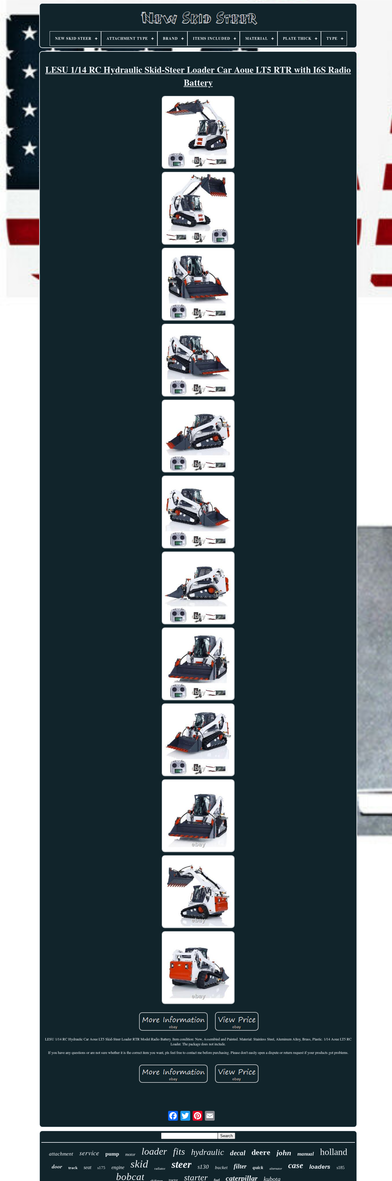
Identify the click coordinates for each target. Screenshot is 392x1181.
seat (87, 1167)
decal (237, 1153)
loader (154, 1151)
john (284, 1153)
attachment (61, 1154)
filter (240, 1166)
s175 (101, 1167)
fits (179, 1151)
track (72, 1167)
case (295, 1165)
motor (130, 1154)
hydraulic (207, 1152)
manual (305, 1154)
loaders (319, 1167)
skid (139, 1164)
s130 (203, 1167)
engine (117, 1167)
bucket (221, 1167)
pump (112, 1154)
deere (260, 1152)
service (89, 1152)
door (57, 1166)
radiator (159, 1168)
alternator (276, 1168)
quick (258, 1167)
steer (181, 1164)
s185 (341, 1167)
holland (333, 1152)
